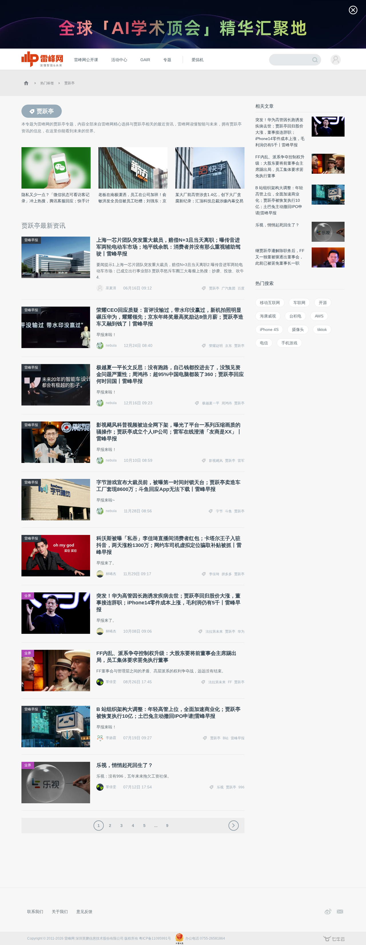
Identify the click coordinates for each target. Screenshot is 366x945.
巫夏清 (111, 288)
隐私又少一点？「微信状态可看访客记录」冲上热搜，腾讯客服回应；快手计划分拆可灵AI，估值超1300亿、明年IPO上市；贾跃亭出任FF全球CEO (55, 198)
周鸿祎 (227, 403)
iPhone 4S (269, 329)
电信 (264, 343)
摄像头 (298, 329)
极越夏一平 (210, 403)
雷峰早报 (31, 240)
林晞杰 (111, 574)
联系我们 (35, 911)
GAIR (145, 59)
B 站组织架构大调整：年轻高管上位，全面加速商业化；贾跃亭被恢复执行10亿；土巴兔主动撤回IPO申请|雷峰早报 (168, 712)
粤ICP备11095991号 (155, 938)
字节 (219, 511)
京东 (228, 346)
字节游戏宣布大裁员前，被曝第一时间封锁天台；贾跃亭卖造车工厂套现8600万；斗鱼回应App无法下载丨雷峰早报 (168, 486)
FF (230, 682)
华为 (241, 632)
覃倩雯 (111, 682)
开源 (323, 302)
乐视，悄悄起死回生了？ (124, 765)
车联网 (299, 302)
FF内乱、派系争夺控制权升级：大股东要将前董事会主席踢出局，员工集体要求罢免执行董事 (166, 656)
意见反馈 (84, 911)
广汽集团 (228, 288)
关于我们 (60, 911)
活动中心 (119, 59)
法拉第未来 (214, 632)
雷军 (241, 461)
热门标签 (47, 83)
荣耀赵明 (216, 346)
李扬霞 (111, 738)
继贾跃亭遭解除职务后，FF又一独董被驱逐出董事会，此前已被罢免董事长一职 (280, 256)
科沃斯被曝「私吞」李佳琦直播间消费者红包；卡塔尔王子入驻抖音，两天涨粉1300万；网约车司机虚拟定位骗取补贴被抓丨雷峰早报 (169, 545)
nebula (111, 345)
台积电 (295, 316)
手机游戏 (289, 343)
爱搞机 (198, 59)
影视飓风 (216, 461)
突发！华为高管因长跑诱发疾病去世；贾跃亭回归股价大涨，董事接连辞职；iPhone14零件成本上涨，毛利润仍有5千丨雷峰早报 (168, 602)
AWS (319, 316)
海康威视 (268, 316)
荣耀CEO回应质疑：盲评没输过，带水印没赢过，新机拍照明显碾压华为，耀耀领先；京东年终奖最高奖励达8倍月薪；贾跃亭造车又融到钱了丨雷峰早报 (169, 317)
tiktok (322, 329)
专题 (167, 59)
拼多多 (227, 574)
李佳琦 (214, 574)
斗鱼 (228, 511)
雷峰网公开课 (86, 59)
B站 (225, 738)
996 (241, 787)
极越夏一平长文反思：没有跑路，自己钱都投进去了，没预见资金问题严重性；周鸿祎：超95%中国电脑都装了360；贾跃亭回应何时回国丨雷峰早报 (170, 374)
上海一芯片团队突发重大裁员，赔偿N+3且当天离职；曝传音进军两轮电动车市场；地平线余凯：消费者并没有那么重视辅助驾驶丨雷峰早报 (168, 247)
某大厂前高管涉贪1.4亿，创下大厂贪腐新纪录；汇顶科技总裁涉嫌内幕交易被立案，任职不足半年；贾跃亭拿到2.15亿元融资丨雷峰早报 (209, 198)
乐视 (220, 787)
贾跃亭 (69, 83)
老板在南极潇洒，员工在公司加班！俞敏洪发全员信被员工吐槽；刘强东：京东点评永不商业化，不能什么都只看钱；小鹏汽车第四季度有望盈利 (132, 198)
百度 (241, 288)
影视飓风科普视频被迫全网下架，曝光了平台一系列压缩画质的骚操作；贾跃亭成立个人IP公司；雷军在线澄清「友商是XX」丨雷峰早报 (169, 431)
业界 (27, 596)
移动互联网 (270, 302)
